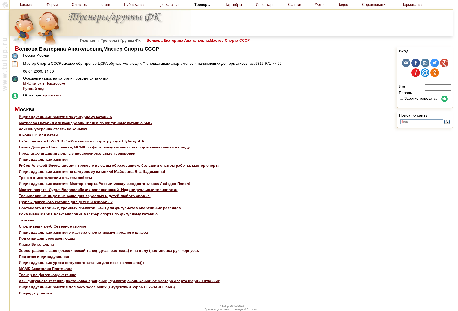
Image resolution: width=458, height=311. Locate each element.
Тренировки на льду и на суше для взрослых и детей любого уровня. (85, 196)
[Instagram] (425, 66)
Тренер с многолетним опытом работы (55, 177)
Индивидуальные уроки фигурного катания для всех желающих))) (81, 263)
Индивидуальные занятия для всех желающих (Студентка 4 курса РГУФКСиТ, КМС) (97, 287)
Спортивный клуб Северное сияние (52, 226)
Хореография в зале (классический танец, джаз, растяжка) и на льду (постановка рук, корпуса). (109, 250)
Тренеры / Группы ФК (121, 40)
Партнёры (233, 4)
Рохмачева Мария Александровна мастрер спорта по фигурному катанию (88, 214)
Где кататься (169, 4)
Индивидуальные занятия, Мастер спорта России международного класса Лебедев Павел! (104, 184)
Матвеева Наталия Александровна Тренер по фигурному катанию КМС (85, 123)
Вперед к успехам (35, 293)
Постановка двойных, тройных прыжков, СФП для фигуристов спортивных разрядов (100, 208)
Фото (319, 4)
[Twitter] (434, 66)
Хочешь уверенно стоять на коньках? (54, 129)
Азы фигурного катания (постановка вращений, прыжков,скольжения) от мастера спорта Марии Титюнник (119, 281)
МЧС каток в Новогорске (44, 83)
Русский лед (33, 88)
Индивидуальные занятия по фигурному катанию (65, 117)
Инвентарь (265, 4)
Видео (342, 4)
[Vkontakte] (406, 66)
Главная (87, 40)
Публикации (134, 4)
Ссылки (294, 4)
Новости (25, 4)
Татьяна (26, 220)
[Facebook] (415, 66)
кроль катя (52, 95)
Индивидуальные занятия (43, 159)
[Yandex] (415, 75)
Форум (52, 4)
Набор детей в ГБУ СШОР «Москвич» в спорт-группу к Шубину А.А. (82, 141)
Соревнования (374, 4)
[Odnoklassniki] (434, 75)
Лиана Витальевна (36, 244)
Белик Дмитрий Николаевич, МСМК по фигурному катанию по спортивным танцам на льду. (105, 147)
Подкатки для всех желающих (47, 238)
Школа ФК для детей (38, 135)
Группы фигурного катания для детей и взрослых (66, 202)
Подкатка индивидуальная (44, 256)
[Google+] (444, 66)
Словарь (79, 4)
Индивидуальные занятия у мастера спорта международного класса (83, 232)
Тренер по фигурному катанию (47, 275)
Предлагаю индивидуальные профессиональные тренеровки (77, 153)
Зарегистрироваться (422, 98)
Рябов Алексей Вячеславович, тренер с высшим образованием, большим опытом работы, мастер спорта (119, 165)
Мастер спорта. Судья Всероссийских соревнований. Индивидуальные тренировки (98, 190)
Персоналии (412, 4)
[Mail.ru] (425, 75)
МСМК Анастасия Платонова (45, 269)
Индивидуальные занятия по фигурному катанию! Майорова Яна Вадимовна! (92, 171)
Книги (105, 4)
